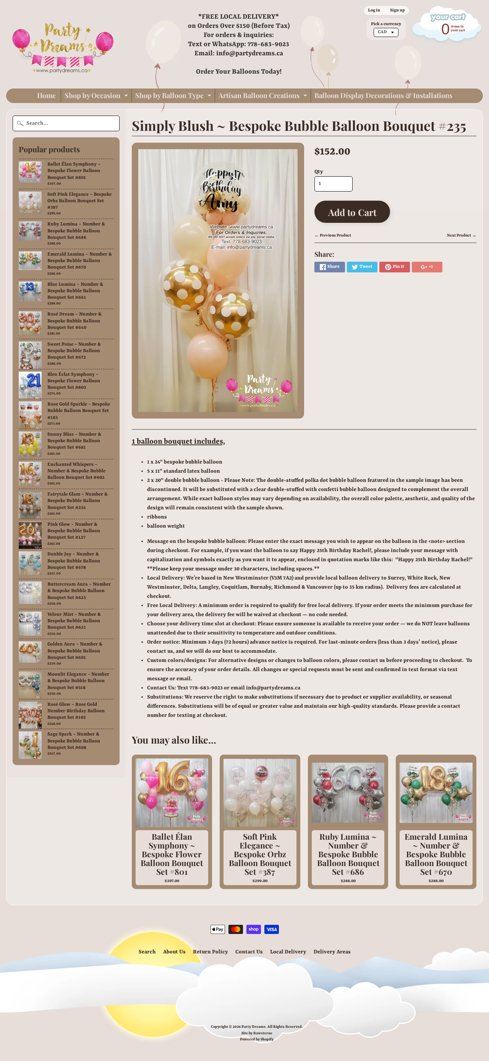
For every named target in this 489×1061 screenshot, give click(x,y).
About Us (174, 952)
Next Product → (461, 235)
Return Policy (210, 952)
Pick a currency (386, 24)
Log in (374, 10)
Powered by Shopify (257, 1039)
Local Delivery (288, 952)
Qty (318, 172)
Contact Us (249, 952)
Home (46, 95)
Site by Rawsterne (256, 1033)
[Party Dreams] (63, 44)
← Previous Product (332, 235)
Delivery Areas (332, 952)
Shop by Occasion (97, 97)
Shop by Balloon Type (174, 97)
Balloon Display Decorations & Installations (383, 95)
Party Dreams (253, 1027)
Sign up (397, 10)
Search (147, 952)
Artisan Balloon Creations (264, 97)
